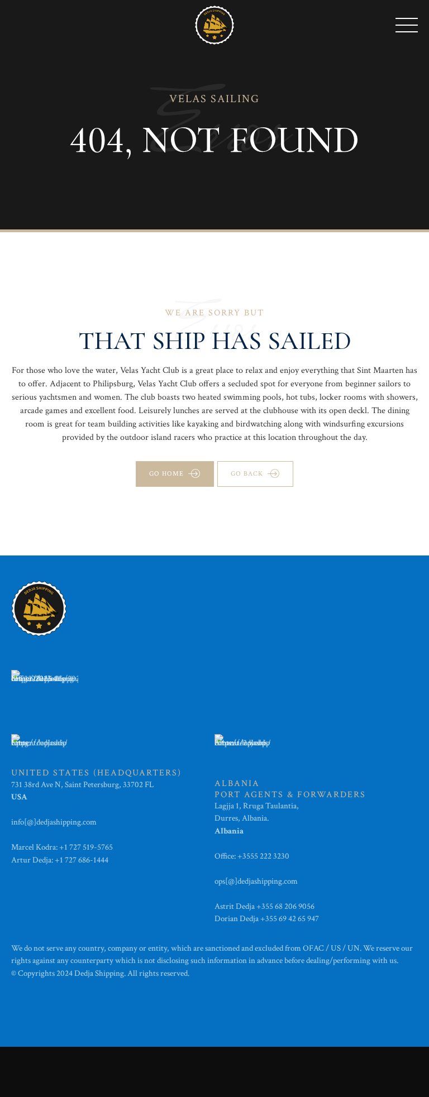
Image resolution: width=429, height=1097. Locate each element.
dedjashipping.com (67, 822)
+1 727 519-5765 (86, 847)
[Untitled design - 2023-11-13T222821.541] (44, 686)
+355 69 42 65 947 (289, 918)
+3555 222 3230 (264, 856)
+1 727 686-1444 (81, 860)
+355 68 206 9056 (285, 906)
